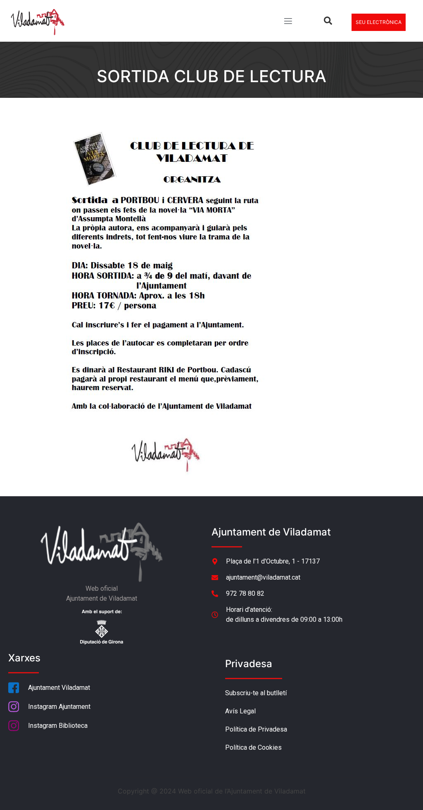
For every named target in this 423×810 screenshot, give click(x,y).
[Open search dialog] (328, 22)
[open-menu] (287, 22)
